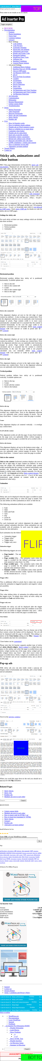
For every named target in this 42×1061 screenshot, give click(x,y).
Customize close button (16, 131)
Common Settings (15, 38)
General (5, 331)
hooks (4, 858)
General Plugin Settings (21, 63)
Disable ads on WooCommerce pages (21, 127)
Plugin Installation (15, 34)
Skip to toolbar (5, 1012)
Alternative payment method (18, 146)
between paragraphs (27, 853)
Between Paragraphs (16, 113)
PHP (35, 859)
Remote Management (16, 102)
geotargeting (32, 857)
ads (15, 851)
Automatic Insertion (19, 47)
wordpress (2, 862)
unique (36, 860)
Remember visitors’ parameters (19, 137)
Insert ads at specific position (18, 135)
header (38, 857)
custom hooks (29, 855)
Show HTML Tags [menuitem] (16, 1039)
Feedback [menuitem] (12, 1024)
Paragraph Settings (19, 55)
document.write (16, 857)
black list (35, 853)
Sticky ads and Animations (18, 115)
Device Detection (19, 84)
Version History (9, 148)
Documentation (9, 30)
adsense (19, 851)
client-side (6, 855)
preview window (14, 717)
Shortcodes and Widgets (21, 49)
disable (10, 857)
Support (7, 987)
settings (22, 860)
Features (11, 32)
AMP (31, 851)
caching (39, 853)
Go (39, 841)
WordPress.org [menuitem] (14, 1016)
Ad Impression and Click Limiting (24, 92)
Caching (16, 79)
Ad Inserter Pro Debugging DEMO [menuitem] (18, 1026)
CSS (24, 855)
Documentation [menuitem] (14, 1018)
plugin (7, 860)
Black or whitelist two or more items (21, 129)
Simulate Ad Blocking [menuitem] (17, 1045)
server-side (16, 860)
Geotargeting (17, 88)
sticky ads (35, 165)
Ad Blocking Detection (21, 94)
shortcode (28, 860)
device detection (4, 857)
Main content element (31, 473)
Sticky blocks (13, 117)
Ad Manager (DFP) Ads (21, 73)
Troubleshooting (14, 106)
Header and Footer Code (21, 53)
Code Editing (17, 44)
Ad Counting (17, 82)
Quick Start (12, 36)
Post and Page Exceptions (21, 77)
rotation (11, 860)
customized (18, 641)
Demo (6, 108)
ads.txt (15, 75)
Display (36, 636)
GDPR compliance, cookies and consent (22, 142)
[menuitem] (23, 1049)
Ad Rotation (17, 80)
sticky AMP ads (21, 209)
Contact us (8, 150)
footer (27, 857)
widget (40, 860)
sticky (32, 860)
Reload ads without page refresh (19, 139)
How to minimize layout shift (18, 144)
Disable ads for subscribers (18, 133)
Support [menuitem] (11, 1022)
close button (13, 855)
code (17, 855)
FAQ (6, 121)
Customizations (14, 98)
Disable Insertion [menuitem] (16, 1041)
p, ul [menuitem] (16, 1036)
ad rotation (10, 851)
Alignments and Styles (20, 51)
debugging (37, 855)
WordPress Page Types (21, 57)
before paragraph (17, 853)
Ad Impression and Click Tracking (24, 90)
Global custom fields (16, 104)
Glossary (12, 40)
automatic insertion (6, 853)
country (21, 855)
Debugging (12, 100)
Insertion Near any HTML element (25, 69)
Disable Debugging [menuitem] (16, 1028)
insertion (19, 858)
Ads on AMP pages (19, 71)
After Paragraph (14, 111)
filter (23, 857)
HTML (8, 859)
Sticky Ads (16, 86)
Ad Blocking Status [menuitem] (16, 1043)
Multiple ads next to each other (14, 797)
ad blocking (3, 851)
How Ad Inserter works (17, 123)
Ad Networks (13, 96)
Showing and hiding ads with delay (21, 141)
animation (35, 851)
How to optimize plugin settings (19, 125)
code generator (34, 194)
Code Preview (18, 46)
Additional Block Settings (21, 67)
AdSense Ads (17, 59)
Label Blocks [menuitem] (14, 1030)
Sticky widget (23, 647)
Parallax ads (13, 119)
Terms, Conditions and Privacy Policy (17, 993)
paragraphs (31, 859)
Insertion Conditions (20, 61)
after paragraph (26, 851)
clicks (1, 855)
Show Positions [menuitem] (15, 1032)
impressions (14, 858)
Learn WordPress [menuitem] (14, 1020)
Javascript (25, 859)
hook (1, 859)
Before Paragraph (15, 110)
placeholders (4, 167)
